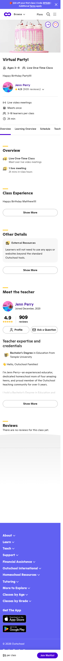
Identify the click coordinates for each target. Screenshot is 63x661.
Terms (33, 6)
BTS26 (46, 3)
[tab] (5, 129)
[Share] (48, 24)
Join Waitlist (47, 655)
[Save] (55, 24)
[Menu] (54, 14)
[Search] (48, 14)
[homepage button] (7, 14)
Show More (30, 212)
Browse (18, 14)
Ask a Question (46, 330)
